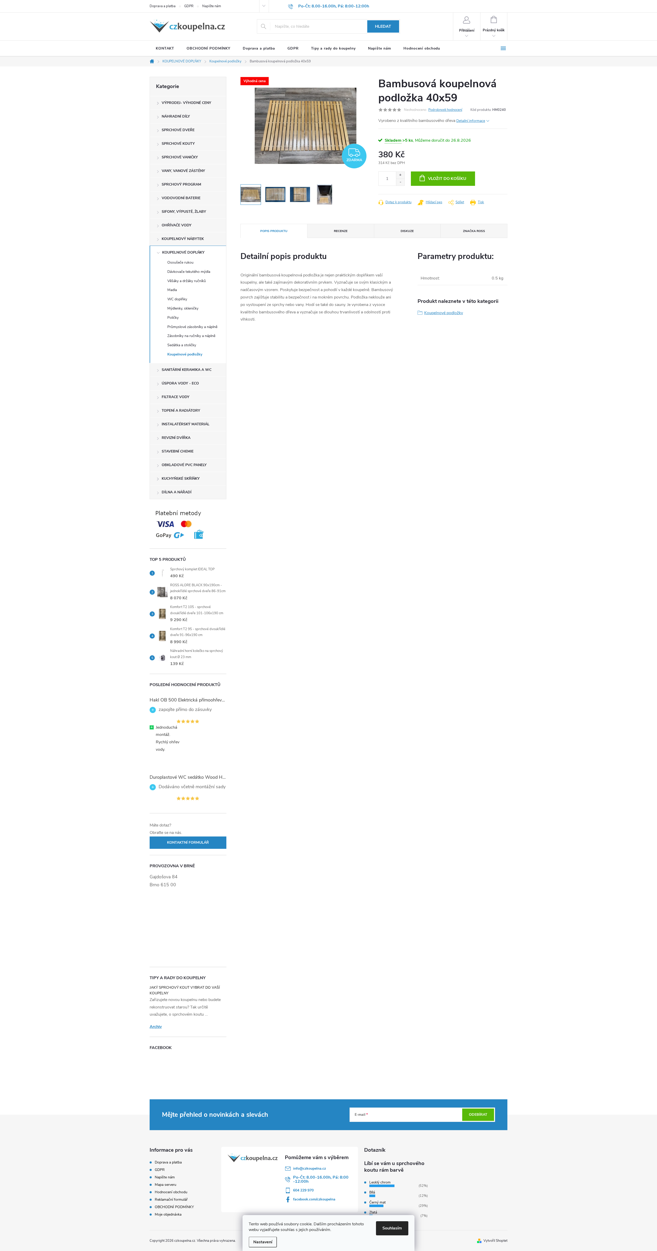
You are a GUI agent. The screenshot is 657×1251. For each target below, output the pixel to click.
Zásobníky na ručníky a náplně (191, 335)
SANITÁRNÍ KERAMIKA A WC (186, 369)
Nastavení (262, 1242)
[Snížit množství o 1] (400, 182)
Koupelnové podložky (184, 354)
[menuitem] (165, 48)
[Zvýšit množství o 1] (400, 175)
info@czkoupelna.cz (309, 1168)
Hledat (383, 26)
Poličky (173, 317)
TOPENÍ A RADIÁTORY (181, 410)
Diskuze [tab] (407, 231)
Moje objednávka (168, 1214)
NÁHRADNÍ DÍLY (176, 116)
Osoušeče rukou (180, 262)
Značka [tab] (474, 231)
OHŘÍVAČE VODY (176, 225)
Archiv (156, 1027)
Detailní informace (470, 120)
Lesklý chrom (380, 1182)
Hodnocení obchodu (171, 1192)
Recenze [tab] (340, 231)
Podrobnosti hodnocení (445, 110)
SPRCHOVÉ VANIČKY (180, 157)
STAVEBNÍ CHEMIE (178, 451)
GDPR (189, 6)
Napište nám (211, 6)
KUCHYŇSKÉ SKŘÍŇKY (181, 478)
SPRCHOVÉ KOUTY (178, 143)
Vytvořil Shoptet (495, 1240)
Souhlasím (392, 1228)
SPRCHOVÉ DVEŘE (178, 130)
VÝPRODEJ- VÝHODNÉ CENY (186, 102)
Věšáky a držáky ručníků (186, 280)
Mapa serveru (165, 1184)
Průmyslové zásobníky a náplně (192, 326)
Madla (172, 289)
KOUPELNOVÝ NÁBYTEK (183, 238)
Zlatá (373, 1212)
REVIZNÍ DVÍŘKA (176, 437)
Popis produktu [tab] (273, 231)
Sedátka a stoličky (181, 345)
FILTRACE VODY (175, 396)
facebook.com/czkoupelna (314, 1199)
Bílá (372, 1192)
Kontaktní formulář (188, 842)
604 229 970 (303, 1190)
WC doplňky (177, 299)
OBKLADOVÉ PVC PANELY (184, 465)
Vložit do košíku (447, 178)
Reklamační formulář (171, 1199)
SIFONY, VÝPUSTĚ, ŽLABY (184, 211)
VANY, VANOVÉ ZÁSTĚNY (183, 170)
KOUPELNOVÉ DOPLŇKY (183, 252)
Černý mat (377, 1202)
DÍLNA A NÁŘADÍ (176, 492)
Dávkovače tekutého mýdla (188, 271)
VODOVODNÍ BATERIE (181, 198)
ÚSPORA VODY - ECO (180, 383)
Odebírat (478, 1114)
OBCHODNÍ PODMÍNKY (174, 1207)
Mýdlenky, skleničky (182, 308)
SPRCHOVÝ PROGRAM (181, 184)
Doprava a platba (163, 6)
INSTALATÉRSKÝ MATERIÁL (185, 424)
